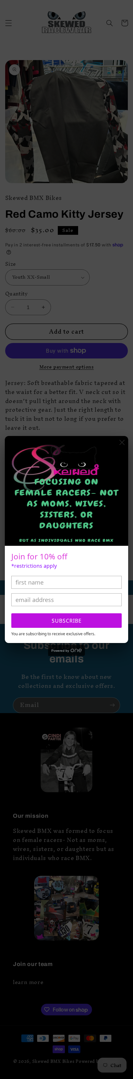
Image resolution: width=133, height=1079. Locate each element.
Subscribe (67, 620)
